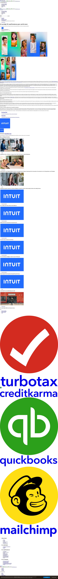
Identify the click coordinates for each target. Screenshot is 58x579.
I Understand (46, 577)
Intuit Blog (5, 2)
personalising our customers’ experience (30, 87)
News (2, 152)
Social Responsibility (4, 4)
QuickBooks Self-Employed (6, 546)
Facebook (3, 569)
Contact (4, 540)
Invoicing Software (5, 554)
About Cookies (3, 575)
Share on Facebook (4, 311)
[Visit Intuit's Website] (1, 1)
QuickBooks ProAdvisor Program (7, 563)
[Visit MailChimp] (17, 1)
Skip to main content (2, 0)
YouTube (3, 568)
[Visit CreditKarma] (9, 1)
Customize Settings (54, 577)
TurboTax (4, 547)
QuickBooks (4, 551)
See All (4, 557)
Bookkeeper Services (5, 555)
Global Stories (3, 13)
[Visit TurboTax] (4, 1)
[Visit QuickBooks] (13, 1)
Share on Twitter (4, 312)
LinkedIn (3, 570)
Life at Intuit (3, 5)
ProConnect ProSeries (6, 562)
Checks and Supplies (5, 556)
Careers (4, 541)
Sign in (1, 8)
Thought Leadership (4, 255)
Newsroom (4, 542)
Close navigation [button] (2, 2)
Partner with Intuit (5, 543)
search (1, 15)
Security (3, 574)
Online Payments (5, 553)
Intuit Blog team (6, 29)
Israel (2, 289)
